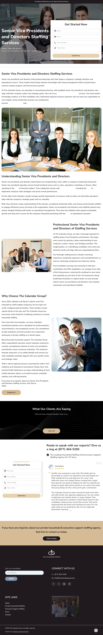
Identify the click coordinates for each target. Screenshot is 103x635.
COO (68, 213)
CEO (89, 188)
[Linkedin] (69, 584)
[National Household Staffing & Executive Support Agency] (51, 36)
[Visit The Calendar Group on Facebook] (53, 584)
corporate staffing (15, 103)
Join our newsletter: (13, 568)
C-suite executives (67, 188)
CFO (16, 188)
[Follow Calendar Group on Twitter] (58, 584)
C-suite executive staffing (59, 100)
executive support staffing (67, 93)
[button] (97, 463)
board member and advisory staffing (85, 100)
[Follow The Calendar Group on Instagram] (64, 584)
